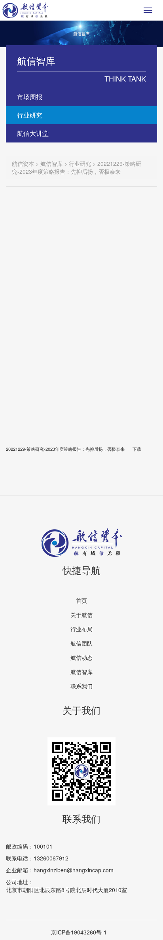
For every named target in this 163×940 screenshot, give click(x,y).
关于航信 (81, 615)
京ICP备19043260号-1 (79, 932)
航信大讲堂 (33, 133)
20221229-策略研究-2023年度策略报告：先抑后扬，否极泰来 (65, 449)
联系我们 (81, 686)
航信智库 (81, 672)
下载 (137, 449)
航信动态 (81, 657)
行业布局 (81, 629)
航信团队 (81, 643)
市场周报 (29, 96)
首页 (81, 600)
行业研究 (29, 115)
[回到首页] (25, 10)
